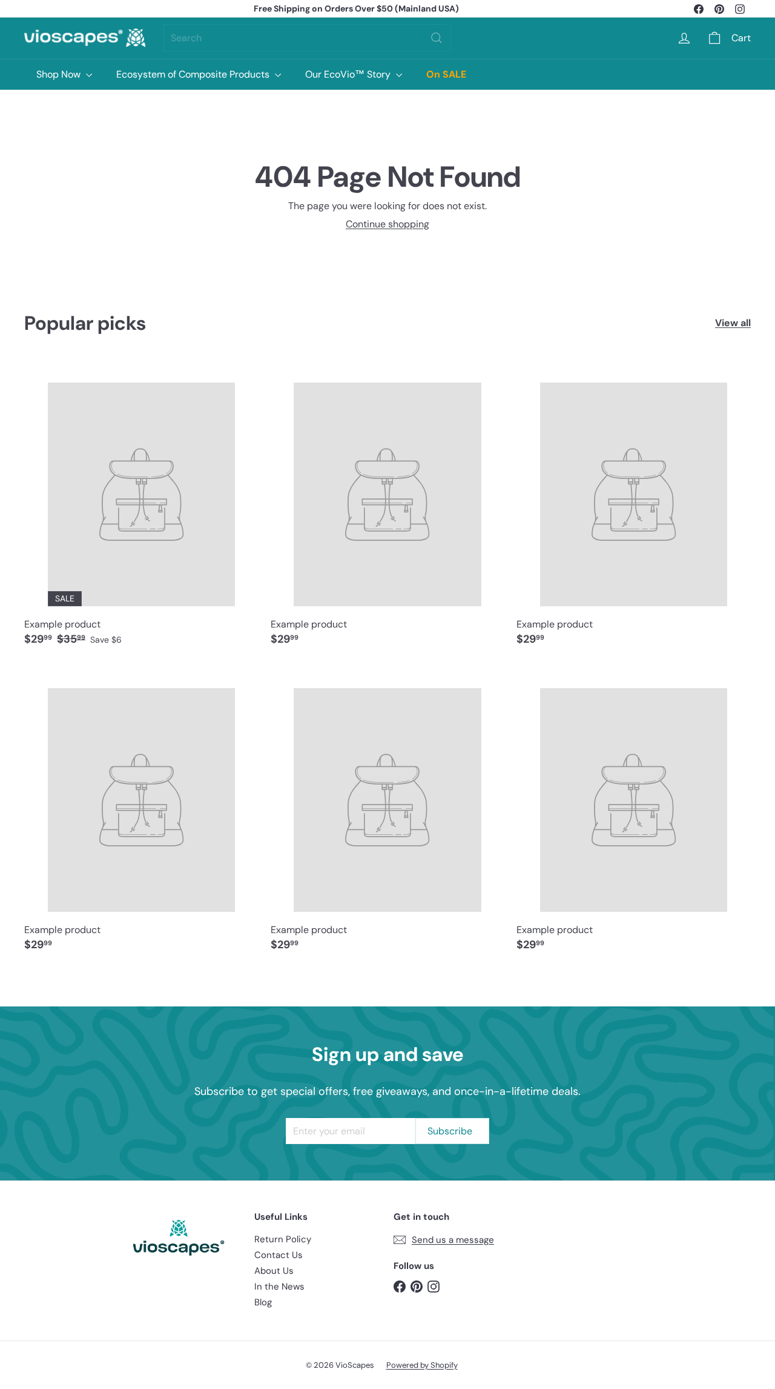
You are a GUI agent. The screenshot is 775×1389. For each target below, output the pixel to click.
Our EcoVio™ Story (349, 74)
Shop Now (59, 74)
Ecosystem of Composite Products (194, 74)
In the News (279, 1286)
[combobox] (307, 38)
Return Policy (282, 1239)
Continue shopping (387, 224)
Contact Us (278, 1255)
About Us (274, 1271)
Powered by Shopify (422, 1365)
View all (733, 323)
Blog (263, 1302)
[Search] (436, 38)
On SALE (446, 74)
